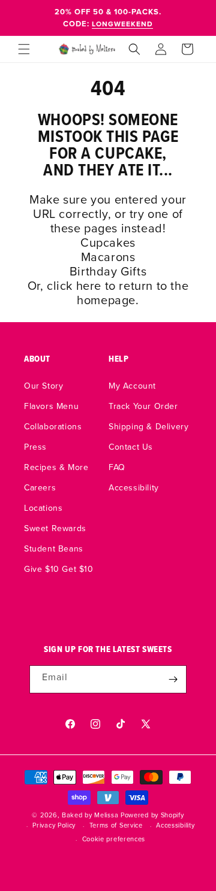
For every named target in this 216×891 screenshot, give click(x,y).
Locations (43, 508)
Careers (40, 487)
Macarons (108, 256)
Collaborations (53, 426)
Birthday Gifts (108, 271)
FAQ (117, 467)
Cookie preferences (114, 839)
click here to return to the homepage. (117, 292)
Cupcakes (108, 242)
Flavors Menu (51, 406)
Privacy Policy (54, 825)
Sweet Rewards (55, 528)
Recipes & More (56, 467)
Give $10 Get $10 (59, 569)
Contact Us (131, 447)
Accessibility (134, 487)
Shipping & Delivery (148, 426)
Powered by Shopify (152, 815)
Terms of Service (116, 825)
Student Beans (53, 548)
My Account (132, 386)
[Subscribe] (173, 679)
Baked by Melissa (90, 815)
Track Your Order (143, 406)
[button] (24, 49)
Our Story (43, 386)
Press (35, 447)
